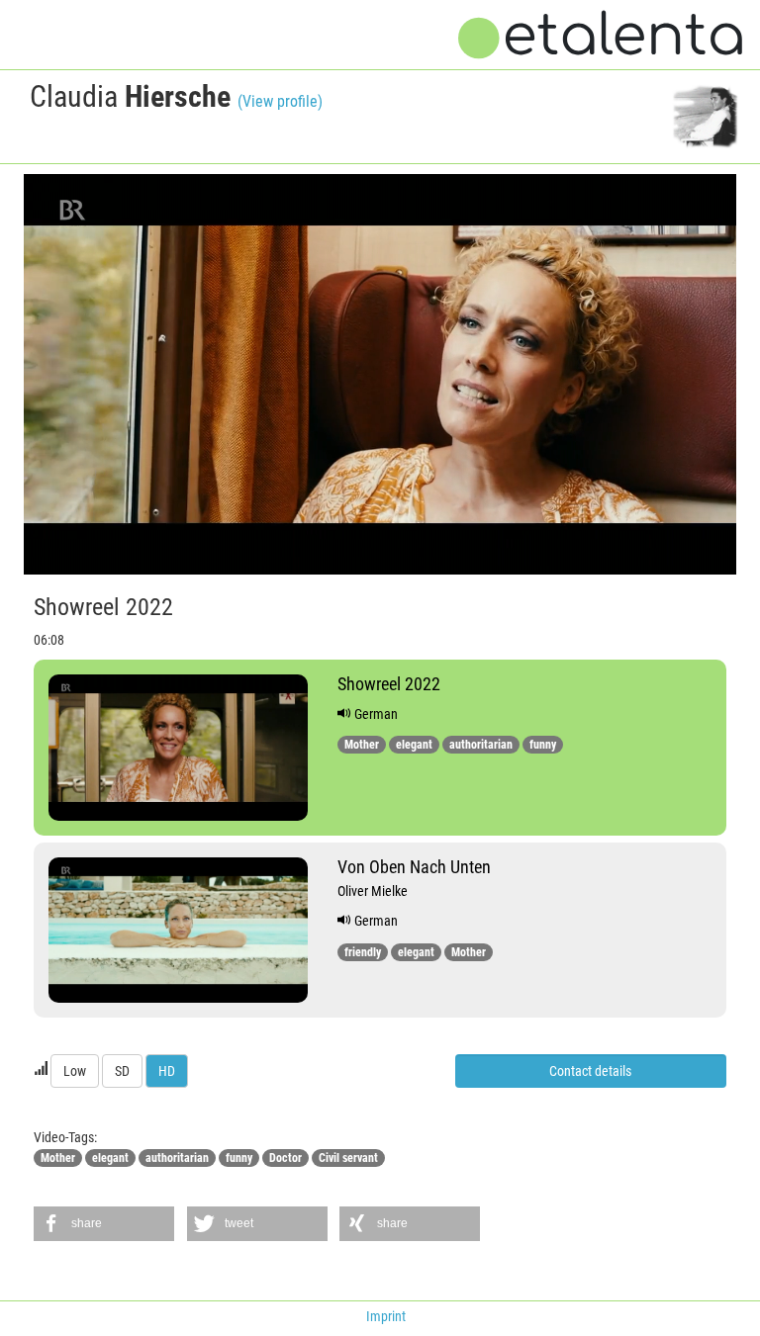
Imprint (386, 1316)
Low (74, 1071)
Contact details (590, 1071)
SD (122, 1071)
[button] (104, 1223)
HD (166, 1071)
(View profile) (280, 101)
